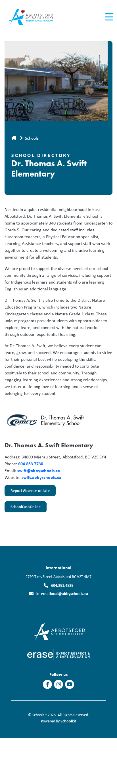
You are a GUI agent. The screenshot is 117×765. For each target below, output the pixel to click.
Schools (32, 138)
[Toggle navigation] (108, 17)
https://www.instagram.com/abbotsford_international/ (59, 684)
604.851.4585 (62, 585)
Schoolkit (68, 721)
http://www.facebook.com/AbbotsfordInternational (47, 684)
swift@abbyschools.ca (38, 470)
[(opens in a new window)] (58, 631)
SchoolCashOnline (23, 508)
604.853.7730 (30, 463)
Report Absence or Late (27, 492)
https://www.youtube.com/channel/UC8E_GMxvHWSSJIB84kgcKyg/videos (69, 684)
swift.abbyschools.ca (41, 477)
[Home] (36, 17)
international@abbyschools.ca (62, 593)
